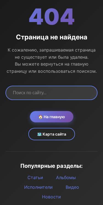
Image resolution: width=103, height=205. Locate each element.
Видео (72, 187)
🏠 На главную (51, 116)
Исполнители (38, 187)
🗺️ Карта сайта (51, 134)
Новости (51, 196)
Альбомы (66, 177)
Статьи (35, 177)
